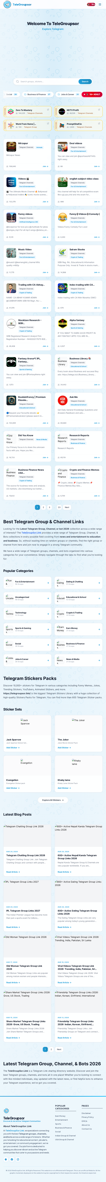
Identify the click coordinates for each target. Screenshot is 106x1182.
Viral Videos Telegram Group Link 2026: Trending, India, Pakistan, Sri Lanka (76, 969)
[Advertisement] (53, 57)
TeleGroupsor (22, 4)
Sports (58, 1124)
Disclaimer (86, 1113)
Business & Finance (63, 1128)
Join (45, 166)
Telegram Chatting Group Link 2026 (25, 855)
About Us (86, 1125)
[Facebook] (11, 1159)
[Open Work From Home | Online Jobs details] (48, 123)
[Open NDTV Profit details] (99, 109)
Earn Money (60, 1116)
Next (67, 507)
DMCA (84, 1121)
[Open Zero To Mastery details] (48, 109)
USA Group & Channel (64, 1139)
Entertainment (61, 1120)
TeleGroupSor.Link (31, 532)
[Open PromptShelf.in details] (99, 123)
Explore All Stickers (53, 800)
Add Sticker (13, 747)
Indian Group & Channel (65, 1136)
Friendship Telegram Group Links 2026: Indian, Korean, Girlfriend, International (76, 1024)
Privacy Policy (88, 1117)
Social (58, 1132)
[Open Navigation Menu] (100, 4)
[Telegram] (5, 1159)
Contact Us (87, 1129)
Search (85, 81)
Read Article (13, 872)
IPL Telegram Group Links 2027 (23, 910)
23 (59, 507)
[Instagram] (17, 1159)
